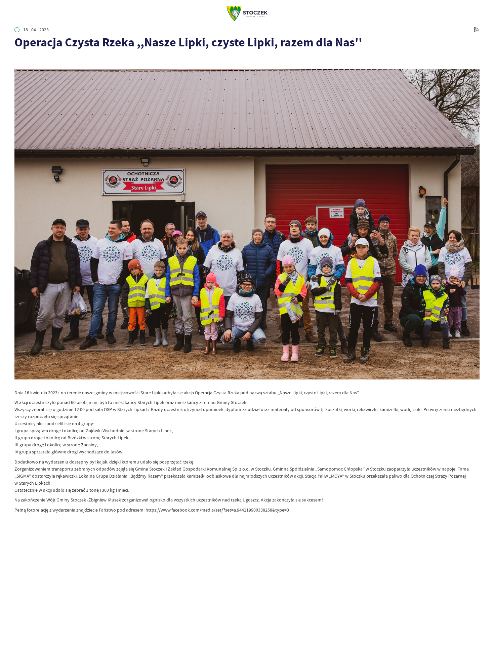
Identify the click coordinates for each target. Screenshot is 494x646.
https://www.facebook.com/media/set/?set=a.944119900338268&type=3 (217, 510)
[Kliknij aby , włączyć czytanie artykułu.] (19, 60)
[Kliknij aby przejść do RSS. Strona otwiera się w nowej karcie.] (477, 30)
